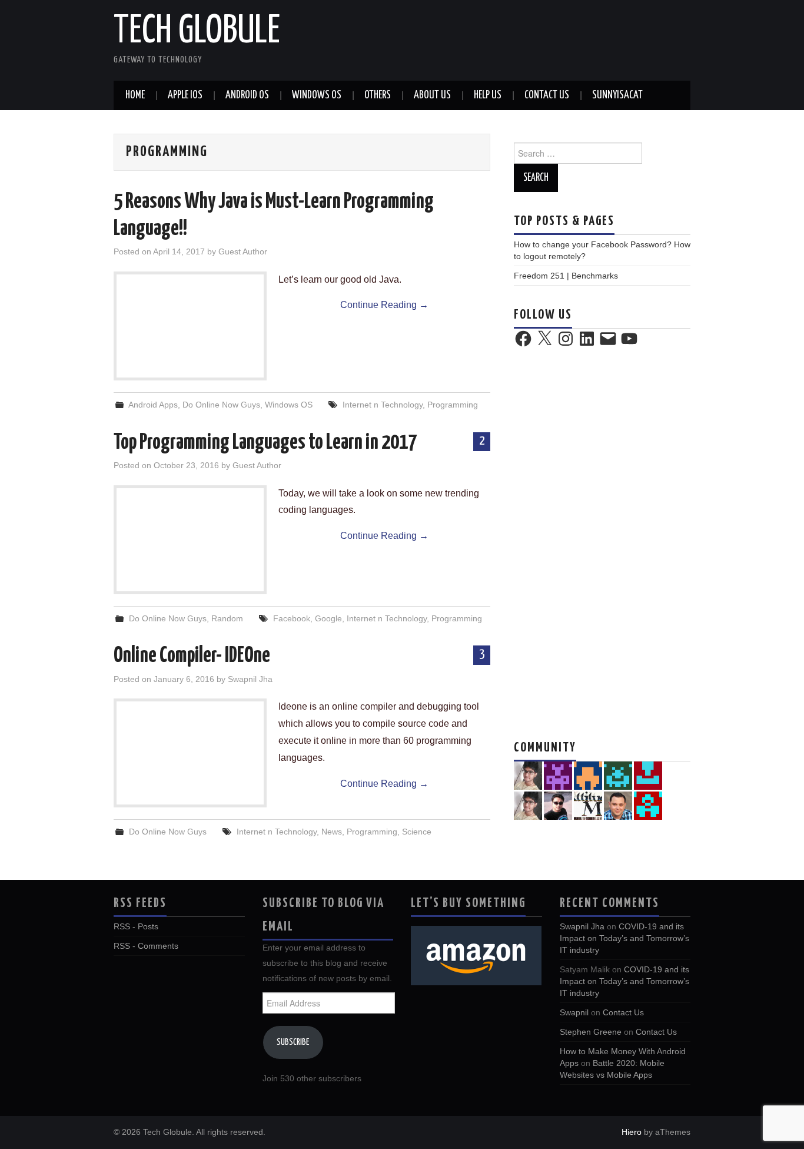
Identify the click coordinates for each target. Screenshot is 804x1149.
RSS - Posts (136, 926)
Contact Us (546, 95)
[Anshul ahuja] (588, 805)
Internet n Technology (383, 404)
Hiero (632, 1132)
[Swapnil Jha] (528, 805)
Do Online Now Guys (221, 404)
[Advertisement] (602, 541)
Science (416, 831)
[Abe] (618, 805)
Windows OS (316, 95)
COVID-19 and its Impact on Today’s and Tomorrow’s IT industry (624, 938)
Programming (452, 404)
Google (328, 618)
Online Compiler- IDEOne (192, 656)
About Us (432, 95)
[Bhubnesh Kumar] (648, 805)
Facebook (291, 618)
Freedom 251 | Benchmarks (566, 275)
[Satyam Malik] (588, 775)
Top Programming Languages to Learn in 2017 (265, 442)
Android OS (247, 95)
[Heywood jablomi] (648, 775)
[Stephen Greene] (528, 775)
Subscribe (293, 1042)
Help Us (487, 95)
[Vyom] (558, 805)
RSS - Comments (146, 946)
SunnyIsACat (617, 95)
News (331, 831)
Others (377, 95)
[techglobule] (618, 775)
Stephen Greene (591, 1032)
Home (135, 95)
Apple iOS (185, 95)
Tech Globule (197, 32)
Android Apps (153, 404)
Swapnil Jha (250, 679)
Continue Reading (384, 305)
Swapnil (574, 1012)
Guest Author (242, 251)
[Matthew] (558, 775)
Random (227, 618)
